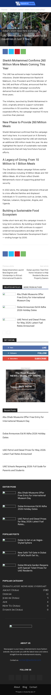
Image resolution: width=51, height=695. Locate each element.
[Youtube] (39, 677)
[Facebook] (5, 51)
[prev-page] (4, 332)
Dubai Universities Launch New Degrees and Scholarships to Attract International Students (13, 274)
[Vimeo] (32, 677)
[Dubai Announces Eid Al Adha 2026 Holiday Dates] (9, 309)
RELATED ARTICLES (12, 287)
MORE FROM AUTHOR (33, 287)
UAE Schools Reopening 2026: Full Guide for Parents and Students (24, 468)
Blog (24, 687)
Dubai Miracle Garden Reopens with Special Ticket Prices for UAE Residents (33, 568)
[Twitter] (11, 51)
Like (44, 347)
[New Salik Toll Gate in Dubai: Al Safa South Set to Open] (9, 555)
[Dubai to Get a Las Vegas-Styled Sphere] (9, 543)
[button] (4, 3)
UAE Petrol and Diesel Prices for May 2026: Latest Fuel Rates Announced (31, 322)
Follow (42, 353)
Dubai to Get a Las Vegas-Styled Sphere (30, 541)
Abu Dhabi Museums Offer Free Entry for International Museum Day (31, 297)
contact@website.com (30, 660)
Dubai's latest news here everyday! (27, 9)
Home (4, 9)
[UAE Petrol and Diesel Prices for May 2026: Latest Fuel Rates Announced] (9, 322)
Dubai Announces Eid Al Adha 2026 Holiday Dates (31, 308)
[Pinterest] (17, 51)
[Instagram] (18, 677)
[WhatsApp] (23, 51)
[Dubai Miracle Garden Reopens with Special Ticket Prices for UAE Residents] (9, 568)
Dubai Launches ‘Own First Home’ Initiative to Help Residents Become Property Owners (37, 274)
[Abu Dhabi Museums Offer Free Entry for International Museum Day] (9, 297)
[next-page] (8, 332)
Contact (33, 687)
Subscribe (41, 358)
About (17, 687)
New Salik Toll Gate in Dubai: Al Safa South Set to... (32, 553)
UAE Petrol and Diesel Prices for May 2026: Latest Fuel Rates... (32, 521)
